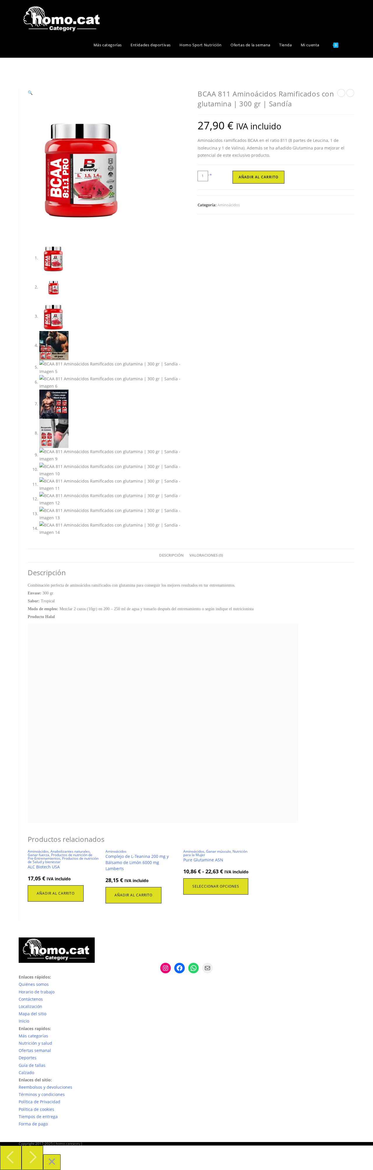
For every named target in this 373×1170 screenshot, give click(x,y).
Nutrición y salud (35, 1043)
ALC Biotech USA (44, 867)
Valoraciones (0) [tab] (206, 555)
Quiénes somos (34, 984)
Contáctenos (31, 999)
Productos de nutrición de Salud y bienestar (63, 860)
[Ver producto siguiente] (350, 93)
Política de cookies (36, 1109)
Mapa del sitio (32, 1013)
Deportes (27, 1057)
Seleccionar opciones (215, 886)
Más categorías (33, 1036)
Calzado (26, 1072)
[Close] (52, 1162)
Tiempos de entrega (38, 1116)
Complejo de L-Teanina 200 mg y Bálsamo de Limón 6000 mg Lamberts (137, 862)
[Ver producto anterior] (341, 93)
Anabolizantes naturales (70, 851)
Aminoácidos (228, 204)
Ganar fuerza (38, 854)
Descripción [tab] (171, 555)
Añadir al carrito (258, 177)
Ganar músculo (218, 851)
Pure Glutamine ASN (203, 860)
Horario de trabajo (36, 992)
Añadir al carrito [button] (56, 893)
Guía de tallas (32, 1065)
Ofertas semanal (35, 1050)
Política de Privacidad (39, 1101)
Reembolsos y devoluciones (45, 1087)
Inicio (24, 1021)
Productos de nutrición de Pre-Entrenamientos (60, 856)
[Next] (32, 1158)
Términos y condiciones (42, 1094)
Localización (30, 1006)
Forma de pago (33, 1124)
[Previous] (11, 1158)
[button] (30, 92)
